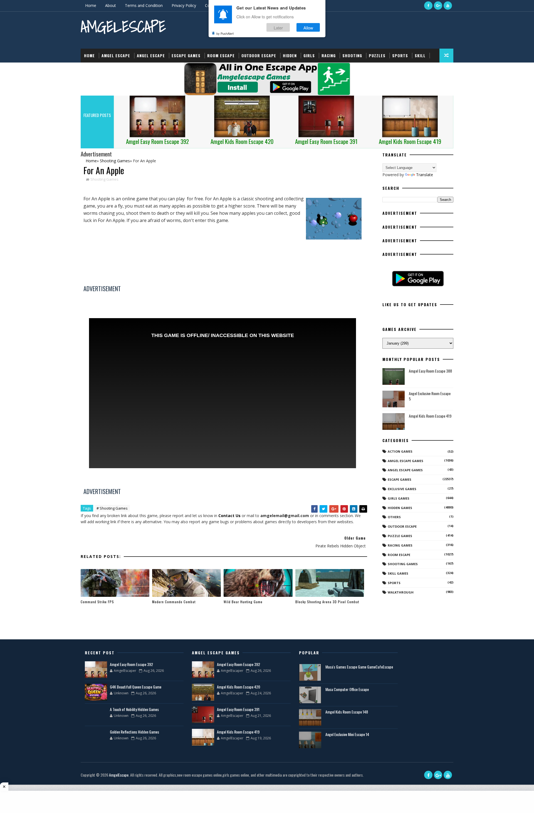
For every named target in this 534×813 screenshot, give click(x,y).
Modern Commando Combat (174, 601)
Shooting (352, 55)
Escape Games (186, 55)
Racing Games (400, 545)
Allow (308, 27)
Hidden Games (400, 508)
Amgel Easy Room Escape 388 (430, 371)
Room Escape (221, 55)
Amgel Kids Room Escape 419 (430, 416)
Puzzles (377, 55)
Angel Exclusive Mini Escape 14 (347, 734)
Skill (420, 55)
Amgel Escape (116, 55)
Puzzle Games (400, 536)
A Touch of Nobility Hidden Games (134, 709)
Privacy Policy (184, 5)
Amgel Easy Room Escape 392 (131, 664)
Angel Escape (151, 55)
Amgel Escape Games (405, 461)
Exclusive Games (402, 489)
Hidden (290, 55)
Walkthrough (401, 592)
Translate (424, 174)
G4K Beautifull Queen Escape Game (135, 687)
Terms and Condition (144, 5)
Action (91, 69)
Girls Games (398, 498)
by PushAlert (225, 33)
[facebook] (428, 5)
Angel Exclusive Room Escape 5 (430, 396)
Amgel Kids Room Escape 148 (346, 712)
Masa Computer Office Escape (347, 689)
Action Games (400, 451)
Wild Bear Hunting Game (243, 601)
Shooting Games (104, 179)
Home (90, 5)
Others (394, 517)
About (110, 5)
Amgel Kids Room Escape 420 (238, 687)
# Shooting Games (112, 508)
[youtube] (448, 5)
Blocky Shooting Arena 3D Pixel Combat (327, 601)
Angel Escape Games (405, 470)
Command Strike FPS (97, 601)
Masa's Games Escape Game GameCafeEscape (359, 667)
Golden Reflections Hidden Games (134, 732)
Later (278, 27)
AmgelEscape (123, 26)
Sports (400, 55)
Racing (329, 55)
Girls (309, 55)
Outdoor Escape (258, 55)
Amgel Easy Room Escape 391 (238, 709)
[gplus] (438, 5)
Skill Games (398, 573)
